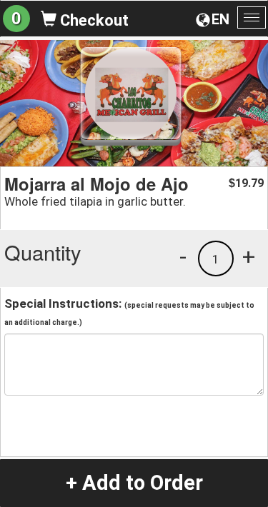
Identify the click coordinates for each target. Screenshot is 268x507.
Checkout (92, 20)
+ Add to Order (134, 483)
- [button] (183, 256)
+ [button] (248, 256)
